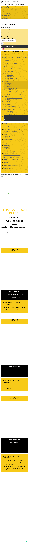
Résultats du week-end (13, 63)
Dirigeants (9, 73)
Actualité (9, 62)
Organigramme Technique (13, 70)
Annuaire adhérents (12, 78)
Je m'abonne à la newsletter (8, 38)
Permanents (10, 72)
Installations (10, 75)
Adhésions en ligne (11, 106)
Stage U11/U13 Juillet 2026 (14, 98)
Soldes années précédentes (14, 108)
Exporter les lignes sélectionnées (9, 1)
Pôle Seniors (7, 14)
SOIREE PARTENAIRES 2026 (15, 95)
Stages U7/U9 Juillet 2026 (14, 99)
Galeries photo (10, 111)
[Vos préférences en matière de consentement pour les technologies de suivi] (26, 541)
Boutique (9, 104)
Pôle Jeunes (7, 17)
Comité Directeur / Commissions (15, 68)
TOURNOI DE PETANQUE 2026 (15, 91)
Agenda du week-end (12, 65)
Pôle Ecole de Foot (9, 18)
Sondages (9, 114)
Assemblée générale (12, 93)
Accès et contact (11, 80)
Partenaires (9, 76)
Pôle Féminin (7, 15)
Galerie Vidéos (10, 113)
